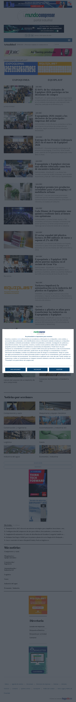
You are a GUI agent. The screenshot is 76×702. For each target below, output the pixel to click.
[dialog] (38, 351)
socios (19, 339)
